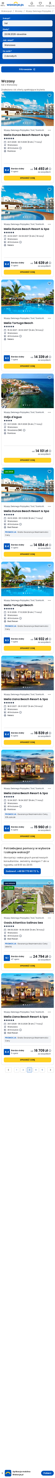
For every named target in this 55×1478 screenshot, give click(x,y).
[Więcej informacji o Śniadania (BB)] (24, 430)
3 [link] (29, 1070)
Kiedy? (6, 29)
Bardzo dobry (17, 168)
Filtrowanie (25, 69)
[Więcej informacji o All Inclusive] (20, 148)
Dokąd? (6, 18)
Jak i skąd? (8, 40)
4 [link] (36, 1070)
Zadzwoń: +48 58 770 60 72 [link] (21, 871)
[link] (15, 4)
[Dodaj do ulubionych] (49, 95)
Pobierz (47, 1473)
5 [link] (42, 1070)
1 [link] (16, 1070)
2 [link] (23, 1070)
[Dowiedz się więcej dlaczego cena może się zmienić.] (50, 169)
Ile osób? (7, 51)
